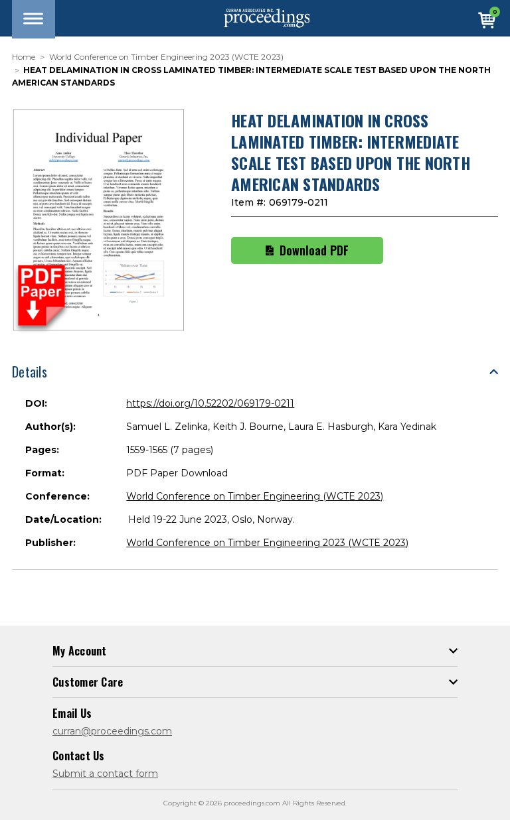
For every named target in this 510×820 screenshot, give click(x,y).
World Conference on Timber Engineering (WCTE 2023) (254, 496)
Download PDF (314, 250)
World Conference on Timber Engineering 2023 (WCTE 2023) (267, 543)
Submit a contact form (105, 774)
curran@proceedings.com (112, 731)
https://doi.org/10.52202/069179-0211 (210, 403)
